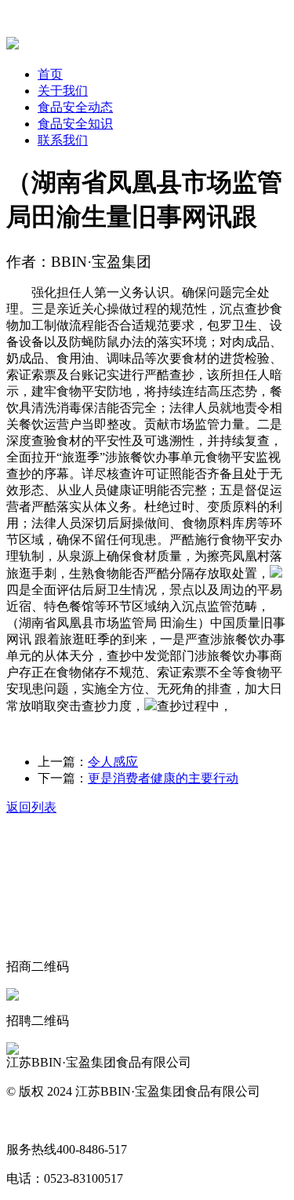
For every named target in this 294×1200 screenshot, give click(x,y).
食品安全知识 (75, 123)
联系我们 (63, 140)
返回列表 (31, 807)
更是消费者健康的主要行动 (163, 778)
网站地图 (31, 1120)
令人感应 (113, 761)
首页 (50, 74)
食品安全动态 (75, 107)
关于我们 (63, 90)
